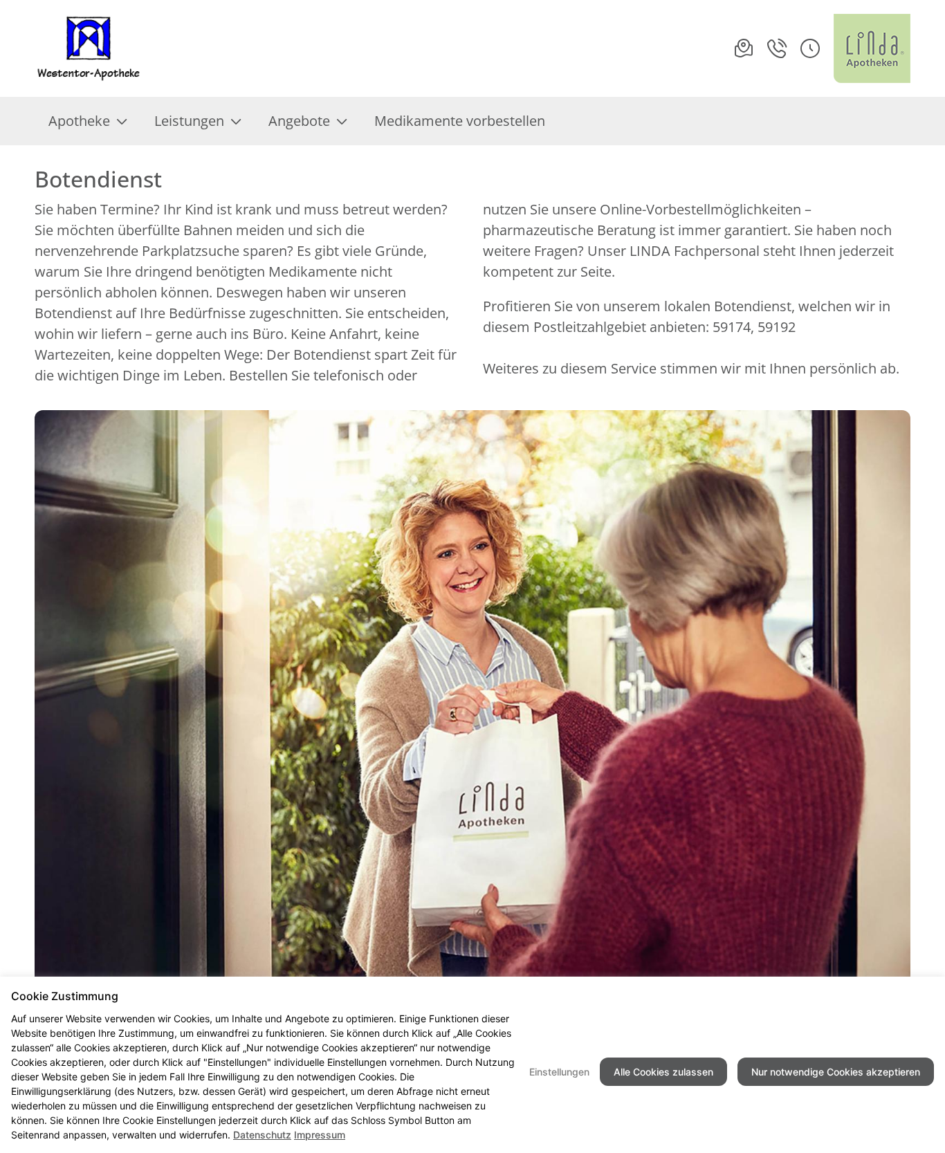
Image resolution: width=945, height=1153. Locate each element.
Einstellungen (559, 1072)
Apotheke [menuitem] (79, 120)
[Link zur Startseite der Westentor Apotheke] (91, 48)
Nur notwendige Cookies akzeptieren (835, 1072)
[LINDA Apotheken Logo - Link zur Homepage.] (872, 48)
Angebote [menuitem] (299, 120)
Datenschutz (262, 1135)
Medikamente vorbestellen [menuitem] (459, 120)
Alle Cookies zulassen (663, 1072)
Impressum (319, 1135)
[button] (810, 48)
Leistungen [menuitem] (189, 120)
